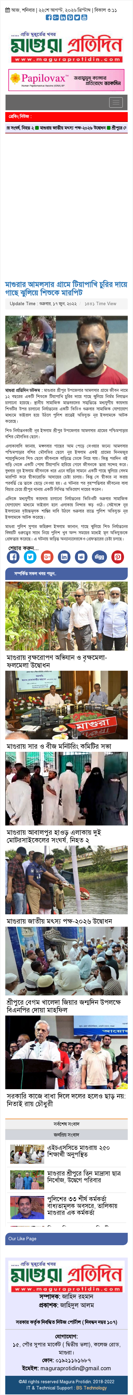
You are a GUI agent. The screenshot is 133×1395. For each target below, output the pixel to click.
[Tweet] (30, 557)
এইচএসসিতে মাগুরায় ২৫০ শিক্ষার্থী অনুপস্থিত (78, 1151)
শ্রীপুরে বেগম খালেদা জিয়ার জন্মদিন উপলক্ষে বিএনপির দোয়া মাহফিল (64, 1006)
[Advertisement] (66, 204)
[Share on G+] (47, 557)
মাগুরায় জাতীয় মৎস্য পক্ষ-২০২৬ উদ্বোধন (55, 128)
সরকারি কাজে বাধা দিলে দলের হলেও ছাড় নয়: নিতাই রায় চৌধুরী (66, 1100)
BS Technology (91, 1388)
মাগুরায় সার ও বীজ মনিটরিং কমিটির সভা (59, 746)
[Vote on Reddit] (81, 557)
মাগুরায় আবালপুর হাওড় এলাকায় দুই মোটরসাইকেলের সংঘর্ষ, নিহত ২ (54, 836)
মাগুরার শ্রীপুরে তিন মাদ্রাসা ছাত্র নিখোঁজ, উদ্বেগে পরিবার (84, 1177)
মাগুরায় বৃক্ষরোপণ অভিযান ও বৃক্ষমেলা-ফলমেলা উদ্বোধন (57, 661)
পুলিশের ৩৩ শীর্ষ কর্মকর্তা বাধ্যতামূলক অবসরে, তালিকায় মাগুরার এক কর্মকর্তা (82, 1206)
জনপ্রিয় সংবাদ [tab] (66, 1135)
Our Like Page (22, 1238)
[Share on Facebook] (13, 557)
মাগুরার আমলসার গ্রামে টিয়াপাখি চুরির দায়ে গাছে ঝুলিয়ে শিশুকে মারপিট (66, 288)
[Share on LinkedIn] (64, 557)
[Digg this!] (99, 557)
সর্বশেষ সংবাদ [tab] (66, 1124)
